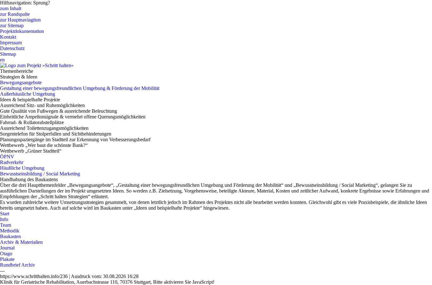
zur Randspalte (15, 14)
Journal (7, 247)
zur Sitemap (12, 25)
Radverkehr (11, 162)
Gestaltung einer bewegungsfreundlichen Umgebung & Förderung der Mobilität (79, 88)
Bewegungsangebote (21, 82)
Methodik (9, 230)
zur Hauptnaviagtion (20, 19)
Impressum (11, 42)
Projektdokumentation (22, 31)
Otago (6, 253)
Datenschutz (12, 48)
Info (4, 219)
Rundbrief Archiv (17, 265)
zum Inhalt (10, 8)
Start (4, 213)
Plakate (7, 259)
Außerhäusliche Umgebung (27, 94)
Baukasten (10, 236)
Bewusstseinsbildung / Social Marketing (40, 173)
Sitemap (8, 54)
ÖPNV (7, 156)
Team (5, 225)
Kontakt (8, 37)
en (2, 59)
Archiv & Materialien (21, 242)
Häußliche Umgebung (22, 168)
